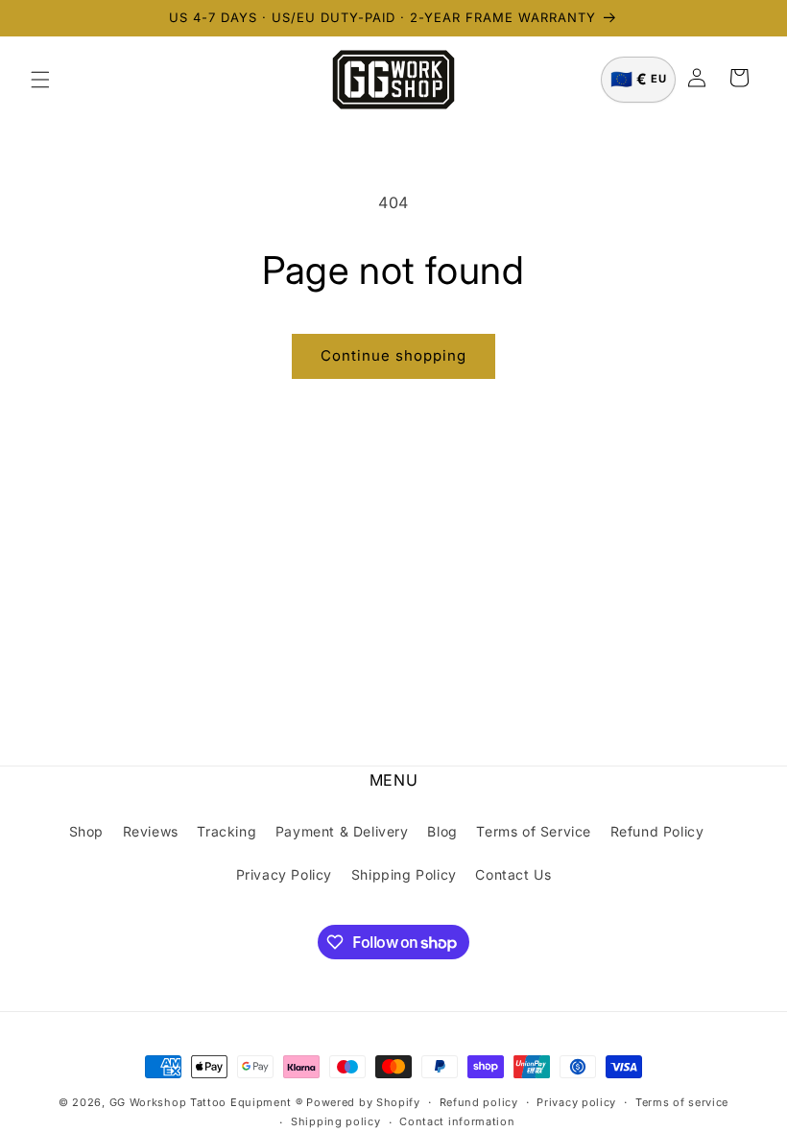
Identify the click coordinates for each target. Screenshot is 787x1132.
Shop (86, 831)
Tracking (226, 831)
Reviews (151, 831)
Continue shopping (393, 355)
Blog (442, 831)
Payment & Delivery (342, 831)
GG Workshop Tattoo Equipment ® (206, 1102)
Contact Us (513, 874)
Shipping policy (336, 1121)
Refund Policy (657, 831)
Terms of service (681, 1102)
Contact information (456, 1121)
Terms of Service (533, 831)
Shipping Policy (404, 874)
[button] (40, 80)
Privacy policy (576, 1102)
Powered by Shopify (363, 1102)
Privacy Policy (284, 874)
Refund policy (479, 1102)
